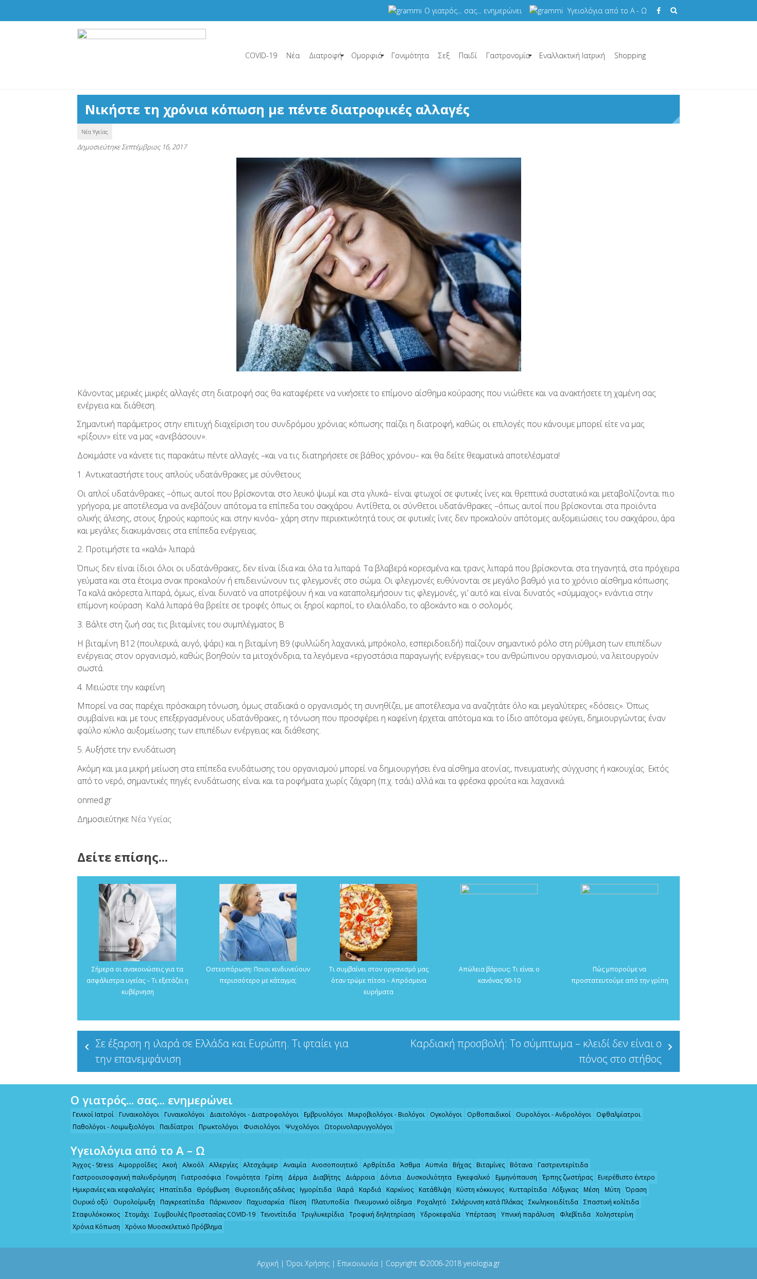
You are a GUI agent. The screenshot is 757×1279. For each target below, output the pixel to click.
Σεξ (444, 55)
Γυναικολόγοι (139, 1114)
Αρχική (268, 1263)
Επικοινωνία (357, 1263)
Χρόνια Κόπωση (96, 1226)
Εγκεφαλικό (473, 1177)
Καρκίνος (400, 1189)
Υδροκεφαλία (440, 1214)
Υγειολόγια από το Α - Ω (607, 10)
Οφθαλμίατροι (618, 1114)
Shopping (630, 55)
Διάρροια (360, 1177)
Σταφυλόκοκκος (96, 1214)
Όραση (636, 1189)
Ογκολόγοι (446, 1114)
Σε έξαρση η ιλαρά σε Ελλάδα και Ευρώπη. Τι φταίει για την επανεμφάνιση (222, 1051)
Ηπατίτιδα (176, 1189)
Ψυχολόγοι (302, 1126)
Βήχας (462, 1165)
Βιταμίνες (490, 1165)
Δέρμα (297, 1177)
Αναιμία (294, 1165)
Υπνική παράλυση (528, 1214)
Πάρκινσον (226, 1202)
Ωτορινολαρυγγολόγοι (358, 1126)
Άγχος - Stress (93, 1165)
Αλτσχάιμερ (260, 1165)
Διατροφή (325, 55)
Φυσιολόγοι (262, 1126)
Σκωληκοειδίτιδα (553, 1202)
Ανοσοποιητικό (335, 1165)
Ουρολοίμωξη (134, 1202)
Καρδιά (370, 1189)
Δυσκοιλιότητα (429, 1177)
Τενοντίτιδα (278, 1214)
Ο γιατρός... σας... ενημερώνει (473, 10)
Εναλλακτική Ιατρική (572, 55)
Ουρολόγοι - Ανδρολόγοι (553, 1114)
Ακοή (169, 1165)
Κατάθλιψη (435, 1189)
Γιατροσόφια (201, 1177)
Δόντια (390, 1177)
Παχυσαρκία (265, 1202)
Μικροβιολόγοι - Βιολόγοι (386, 1114)
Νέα (293, 55)
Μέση (591, 1189)
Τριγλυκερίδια (322, 1214)
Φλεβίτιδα (575, 1214)
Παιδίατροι (177, 1126)
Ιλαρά (345, 1189)
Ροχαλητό (431, 1202)
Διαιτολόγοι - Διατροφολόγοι (254, 1114)
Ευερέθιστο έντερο (626, 1177)
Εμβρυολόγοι (323, 1114)
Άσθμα (410, 1165)
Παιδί (468, 55)
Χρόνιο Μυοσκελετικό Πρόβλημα (173, 1226)
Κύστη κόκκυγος (480, 1189)
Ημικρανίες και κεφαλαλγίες (113, 1189)
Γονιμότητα (410, 55)
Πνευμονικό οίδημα (383, 1202)
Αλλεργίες (223, 1165)
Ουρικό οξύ (90, 1202)
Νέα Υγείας (94, 131)
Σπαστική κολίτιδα (611, 1202)
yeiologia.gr (481, 1263)
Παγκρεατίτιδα (182, 1202)
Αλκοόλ (193, 1165)
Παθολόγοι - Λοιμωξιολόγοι (113, 1126)
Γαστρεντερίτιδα (563, 1165)
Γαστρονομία (508, 55)
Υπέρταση (481, 1214)
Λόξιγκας (565, 1189)
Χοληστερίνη (614, 1214)
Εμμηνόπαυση (516, 1177)
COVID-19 (261, 55)
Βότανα (521, 1165)
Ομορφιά (366, 55)
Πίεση (297, 1202)
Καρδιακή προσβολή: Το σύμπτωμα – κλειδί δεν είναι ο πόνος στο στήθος (536, 1051)
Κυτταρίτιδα (528, 1189)
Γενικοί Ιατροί (93, 1114)
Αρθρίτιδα (379, 1165)
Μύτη (613, 1189)
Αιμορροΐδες (137, 1165)
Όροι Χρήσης (308, 1263)
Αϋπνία (436, 1165)
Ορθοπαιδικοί (489, 1114)
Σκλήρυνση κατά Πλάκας (487, 1202)
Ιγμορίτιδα (316, 1189)
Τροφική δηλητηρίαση (382, 1214)
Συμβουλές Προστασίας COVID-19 (204, 1214)
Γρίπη (274, 1177)
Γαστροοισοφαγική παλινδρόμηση (124, 1177)
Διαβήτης (326, 1177)
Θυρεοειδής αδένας (265, 1189)
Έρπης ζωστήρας (567, 1177)
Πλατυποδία (330, 1202)
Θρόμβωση (213, 1189)
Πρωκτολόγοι (218, 1126)
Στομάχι (137, 1214)
